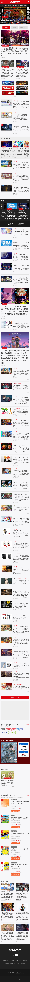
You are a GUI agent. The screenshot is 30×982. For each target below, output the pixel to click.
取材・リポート (5, 16)
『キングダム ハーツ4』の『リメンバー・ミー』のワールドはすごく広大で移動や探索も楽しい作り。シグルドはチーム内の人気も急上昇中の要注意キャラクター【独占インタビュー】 (22, 935)
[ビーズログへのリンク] (20, 972)
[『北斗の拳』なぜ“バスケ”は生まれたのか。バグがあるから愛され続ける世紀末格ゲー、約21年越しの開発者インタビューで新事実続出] (6, 422)
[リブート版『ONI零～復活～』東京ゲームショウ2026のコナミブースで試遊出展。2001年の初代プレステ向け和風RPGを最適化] (6, 255)
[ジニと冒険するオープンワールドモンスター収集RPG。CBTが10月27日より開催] (6, 508)
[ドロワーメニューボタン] (1, 2)
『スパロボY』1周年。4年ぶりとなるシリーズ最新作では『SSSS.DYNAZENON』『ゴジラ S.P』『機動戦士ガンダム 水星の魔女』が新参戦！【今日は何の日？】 (22, 73)
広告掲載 (23, 963)
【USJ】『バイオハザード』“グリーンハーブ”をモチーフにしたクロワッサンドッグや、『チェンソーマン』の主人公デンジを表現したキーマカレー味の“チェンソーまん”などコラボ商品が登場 (21, 448)
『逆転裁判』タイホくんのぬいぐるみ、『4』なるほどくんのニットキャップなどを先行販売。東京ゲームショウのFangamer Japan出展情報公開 (21, 473)
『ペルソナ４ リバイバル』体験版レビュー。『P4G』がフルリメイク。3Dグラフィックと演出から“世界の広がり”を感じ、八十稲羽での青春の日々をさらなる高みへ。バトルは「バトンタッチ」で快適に (6, 152)
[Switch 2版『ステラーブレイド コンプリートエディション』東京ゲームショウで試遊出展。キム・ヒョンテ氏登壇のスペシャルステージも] (6, 127)
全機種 (3, 729)
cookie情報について (15, 963)
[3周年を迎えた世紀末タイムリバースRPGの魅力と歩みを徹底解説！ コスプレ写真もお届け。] (7, 775)
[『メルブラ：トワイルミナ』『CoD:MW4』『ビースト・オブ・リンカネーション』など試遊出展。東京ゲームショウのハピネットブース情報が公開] (6, 569)
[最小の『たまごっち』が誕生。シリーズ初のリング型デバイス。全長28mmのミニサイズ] (6, 665)
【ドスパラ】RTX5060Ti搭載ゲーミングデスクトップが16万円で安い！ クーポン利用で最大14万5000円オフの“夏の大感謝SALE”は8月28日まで (21, 558)
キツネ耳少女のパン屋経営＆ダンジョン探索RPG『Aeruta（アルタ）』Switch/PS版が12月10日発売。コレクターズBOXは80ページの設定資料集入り (21, 177)
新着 (2, 5)
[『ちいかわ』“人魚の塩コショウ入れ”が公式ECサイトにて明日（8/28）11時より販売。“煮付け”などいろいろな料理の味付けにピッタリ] (6, 544)
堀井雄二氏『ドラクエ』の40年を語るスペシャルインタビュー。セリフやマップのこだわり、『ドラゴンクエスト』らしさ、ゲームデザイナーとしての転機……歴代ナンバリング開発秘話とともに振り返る (22, 915)
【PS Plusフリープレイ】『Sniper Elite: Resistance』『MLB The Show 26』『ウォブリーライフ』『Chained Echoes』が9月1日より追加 (21, 676)
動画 (2, 201)
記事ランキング (23, 27)
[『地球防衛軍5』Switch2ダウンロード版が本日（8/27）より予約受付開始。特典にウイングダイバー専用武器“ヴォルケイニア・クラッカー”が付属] (6, 496)
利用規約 (25, 960)
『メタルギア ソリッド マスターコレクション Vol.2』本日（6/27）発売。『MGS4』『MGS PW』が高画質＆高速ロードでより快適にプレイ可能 (21, 606)
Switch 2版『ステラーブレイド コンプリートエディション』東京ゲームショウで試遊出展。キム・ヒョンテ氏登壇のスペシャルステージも (21, 129)
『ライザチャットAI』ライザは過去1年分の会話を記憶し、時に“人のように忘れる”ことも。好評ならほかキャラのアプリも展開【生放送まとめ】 (15, 19)
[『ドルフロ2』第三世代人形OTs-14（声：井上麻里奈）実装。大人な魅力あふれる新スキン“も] (6, 581)
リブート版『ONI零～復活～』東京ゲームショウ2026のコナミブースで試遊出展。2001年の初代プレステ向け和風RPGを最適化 (20, 257)
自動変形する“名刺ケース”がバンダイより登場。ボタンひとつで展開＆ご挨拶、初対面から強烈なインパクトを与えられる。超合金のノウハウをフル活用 (21, 521)
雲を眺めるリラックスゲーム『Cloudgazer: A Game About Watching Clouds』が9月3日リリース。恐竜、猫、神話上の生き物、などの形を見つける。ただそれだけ (21, 245)
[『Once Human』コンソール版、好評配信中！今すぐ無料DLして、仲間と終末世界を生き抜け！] (6, 386)
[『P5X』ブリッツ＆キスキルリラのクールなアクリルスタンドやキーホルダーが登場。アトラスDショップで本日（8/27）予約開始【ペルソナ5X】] (6, 531)
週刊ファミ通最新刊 (7, 740)
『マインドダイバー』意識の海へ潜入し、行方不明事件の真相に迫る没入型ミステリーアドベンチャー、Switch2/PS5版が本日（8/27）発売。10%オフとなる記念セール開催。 (21, 400)
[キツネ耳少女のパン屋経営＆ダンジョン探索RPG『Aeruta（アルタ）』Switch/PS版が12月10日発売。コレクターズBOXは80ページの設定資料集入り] (6, 176)
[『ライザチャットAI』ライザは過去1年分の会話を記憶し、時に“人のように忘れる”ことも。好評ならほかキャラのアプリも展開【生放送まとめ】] (15, 15)
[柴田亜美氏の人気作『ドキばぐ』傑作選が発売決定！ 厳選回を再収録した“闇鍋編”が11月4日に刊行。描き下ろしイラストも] (6, 411)
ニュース (15, 112)
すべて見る (27, 200)
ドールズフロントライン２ (20, 578)
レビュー (4, 146)
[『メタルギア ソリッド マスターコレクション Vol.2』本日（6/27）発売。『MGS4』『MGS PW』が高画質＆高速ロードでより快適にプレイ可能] (6, 604)
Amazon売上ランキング (9, 795)
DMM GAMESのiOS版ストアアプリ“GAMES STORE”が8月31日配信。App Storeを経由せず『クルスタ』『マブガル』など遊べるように (21, 232)
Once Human (18, 383)
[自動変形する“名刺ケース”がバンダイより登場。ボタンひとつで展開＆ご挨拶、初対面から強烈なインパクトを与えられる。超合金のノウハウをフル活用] (6, 519)
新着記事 (14, 27)
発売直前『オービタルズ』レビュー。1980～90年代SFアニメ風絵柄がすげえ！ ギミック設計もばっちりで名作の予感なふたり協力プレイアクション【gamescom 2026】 (21, 485)
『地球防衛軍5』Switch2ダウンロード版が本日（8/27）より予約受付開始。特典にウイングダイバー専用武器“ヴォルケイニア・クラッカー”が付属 (21, 497)
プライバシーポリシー (16, 960)
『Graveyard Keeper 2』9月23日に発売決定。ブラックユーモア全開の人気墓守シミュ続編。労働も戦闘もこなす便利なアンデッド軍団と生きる (21, 190)
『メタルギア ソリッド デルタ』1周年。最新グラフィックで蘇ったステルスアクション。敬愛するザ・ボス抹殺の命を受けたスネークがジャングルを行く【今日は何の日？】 (7, 73)
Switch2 (5, 5)
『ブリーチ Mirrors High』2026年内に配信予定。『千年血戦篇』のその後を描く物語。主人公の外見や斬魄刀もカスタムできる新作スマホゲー (21, 460)
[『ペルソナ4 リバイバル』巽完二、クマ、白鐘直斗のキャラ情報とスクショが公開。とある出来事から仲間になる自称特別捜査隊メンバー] (15, 296)
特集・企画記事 (5, 67)
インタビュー (16, 419)
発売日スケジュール (24, 5)
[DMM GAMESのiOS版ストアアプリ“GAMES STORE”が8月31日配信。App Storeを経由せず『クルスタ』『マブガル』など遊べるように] (6, 231)
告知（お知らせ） (17, 408)
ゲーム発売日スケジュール (10, 725)
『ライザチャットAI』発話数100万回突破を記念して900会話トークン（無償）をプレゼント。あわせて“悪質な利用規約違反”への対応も (21, 165)
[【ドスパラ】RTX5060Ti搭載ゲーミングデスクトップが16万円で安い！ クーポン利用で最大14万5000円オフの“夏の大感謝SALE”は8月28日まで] (6, 556)
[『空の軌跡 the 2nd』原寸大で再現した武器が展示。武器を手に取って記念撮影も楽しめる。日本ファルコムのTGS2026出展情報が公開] (6, 640)
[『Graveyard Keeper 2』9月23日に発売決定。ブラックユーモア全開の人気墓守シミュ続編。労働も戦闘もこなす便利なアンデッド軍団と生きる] (6, 188)
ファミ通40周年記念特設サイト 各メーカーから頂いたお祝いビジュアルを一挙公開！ (21, 687)
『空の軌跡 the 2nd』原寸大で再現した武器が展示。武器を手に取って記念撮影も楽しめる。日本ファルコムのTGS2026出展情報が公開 (21, 642)
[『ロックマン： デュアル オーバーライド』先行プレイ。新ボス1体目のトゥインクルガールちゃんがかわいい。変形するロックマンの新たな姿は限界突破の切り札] (18, 144)
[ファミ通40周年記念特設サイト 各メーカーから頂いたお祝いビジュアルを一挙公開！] (6, 686)
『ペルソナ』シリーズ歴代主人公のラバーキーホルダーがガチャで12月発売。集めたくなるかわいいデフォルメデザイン (21, 618)
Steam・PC (4, 732)
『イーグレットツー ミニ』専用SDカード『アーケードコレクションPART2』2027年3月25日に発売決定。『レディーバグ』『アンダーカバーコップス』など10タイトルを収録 (21, 104)
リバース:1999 (7, 778)
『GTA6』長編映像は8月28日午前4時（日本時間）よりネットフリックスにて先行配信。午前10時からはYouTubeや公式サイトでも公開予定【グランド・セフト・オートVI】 (15, 356)
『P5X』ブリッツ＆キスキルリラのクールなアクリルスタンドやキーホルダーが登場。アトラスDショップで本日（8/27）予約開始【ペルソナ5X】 (21, 533)
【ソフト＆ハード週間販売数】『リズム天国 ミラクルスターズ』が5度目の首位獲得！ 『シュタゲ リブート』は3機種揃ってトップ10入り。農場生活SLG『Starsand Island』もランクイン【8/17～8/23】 (21, 117)
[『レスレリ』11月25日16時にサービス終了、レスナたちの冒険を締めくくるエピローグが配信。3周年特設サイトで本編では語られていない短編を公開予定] (6, 628)
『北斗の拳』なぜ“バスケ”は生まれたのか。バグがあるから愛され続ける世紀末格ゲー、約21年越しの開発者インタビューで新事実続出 (21, 423)
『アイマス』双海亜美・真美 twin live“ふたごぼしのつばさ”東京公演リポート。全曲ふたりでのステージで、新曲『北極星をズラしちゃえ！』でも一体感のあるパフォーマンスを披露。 (14, 51)
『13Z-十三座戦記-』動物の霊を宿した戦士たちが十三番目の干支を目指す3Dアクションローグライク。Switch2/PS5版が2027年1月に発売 (21, 280)
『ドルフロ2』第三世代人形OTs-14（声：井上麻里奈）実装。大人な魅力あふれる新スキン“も (21, 582)
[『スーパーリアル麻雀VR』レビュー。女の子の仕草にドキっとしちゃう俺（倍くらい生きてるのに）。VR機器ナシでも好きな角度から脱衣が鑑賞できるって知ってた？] (7, 927)
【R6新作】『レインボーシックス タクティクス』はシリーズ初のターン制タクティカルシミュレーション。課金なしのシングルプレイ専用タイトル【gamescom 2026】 (21, 654)
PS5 (13, 5)
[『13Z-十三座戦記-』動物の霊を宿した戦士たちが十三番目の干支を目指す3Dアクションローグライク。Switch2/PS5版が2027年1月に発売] (6, 279)
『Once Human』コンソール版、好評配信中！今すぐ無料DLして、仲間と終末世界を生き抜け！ (20, 387)
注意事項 (7, 963)
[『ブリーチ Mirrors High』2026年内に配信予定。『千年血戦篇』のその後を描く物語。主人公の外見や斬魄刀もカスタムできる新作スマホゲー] (6, 459)
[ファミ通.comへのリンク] (15, 2)
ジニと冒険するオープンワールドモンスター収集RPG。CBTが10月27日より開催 (21, 509)
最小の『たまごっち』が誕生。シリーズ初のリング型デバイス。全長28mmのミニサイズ (21, 665)
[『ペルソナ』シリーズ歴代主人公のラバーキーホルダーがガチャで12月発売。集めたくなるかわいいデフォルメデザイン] (6, 617)
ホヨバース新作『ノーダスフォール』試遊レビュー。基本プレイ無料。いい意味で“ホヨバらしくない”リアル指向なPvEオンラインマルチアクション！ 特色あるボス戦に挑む (21, 594)
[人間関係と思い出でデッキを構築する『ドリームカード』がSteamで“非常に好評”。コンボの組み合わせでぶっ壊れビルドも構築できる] (6, 266)
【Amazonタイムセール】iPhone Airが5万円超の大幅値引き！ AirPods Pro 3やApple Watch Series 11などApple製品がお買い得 (21, 326)
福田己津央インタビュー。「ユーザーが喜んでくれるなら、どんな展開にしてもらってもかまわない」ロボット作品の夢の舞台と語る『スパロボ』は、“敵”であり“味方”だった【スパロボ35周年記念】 (7, 895)
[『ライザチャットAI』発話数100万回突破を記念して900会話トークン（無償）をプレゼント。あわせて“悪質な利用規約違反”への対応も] (6, 163)
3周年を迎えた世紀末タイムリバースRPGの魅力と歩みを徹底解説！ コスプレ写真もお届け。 (7, 783)
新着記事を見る (15, 697)
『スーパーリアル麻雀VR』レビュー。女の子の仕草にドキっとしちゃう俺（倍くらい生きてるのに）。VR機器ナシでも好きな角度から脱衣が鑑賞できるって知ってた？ (7, 935)
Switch (9, 5)
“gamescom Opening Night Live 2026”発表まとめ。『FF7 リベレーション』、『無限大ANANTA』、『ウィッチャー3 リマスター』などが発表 (22, 895)
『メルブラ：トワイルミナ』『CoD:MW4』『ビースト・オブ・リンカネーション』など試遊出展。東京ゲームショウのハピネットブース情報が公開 (21, 570)
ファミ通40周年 (18, 684)
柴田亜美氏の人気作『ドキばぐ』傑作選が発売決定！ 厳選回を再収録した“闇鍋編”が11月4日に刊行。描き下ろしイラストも (21, 412)
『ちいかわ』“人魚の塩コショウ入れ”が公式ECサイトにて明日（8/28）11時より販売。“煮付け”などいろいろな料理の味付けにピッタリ (21, 545)
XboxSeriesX (12, 732)
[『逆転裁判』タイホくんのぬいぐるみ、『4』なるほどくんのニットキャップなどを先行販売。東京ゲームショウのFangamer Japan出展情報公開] (6, 471)
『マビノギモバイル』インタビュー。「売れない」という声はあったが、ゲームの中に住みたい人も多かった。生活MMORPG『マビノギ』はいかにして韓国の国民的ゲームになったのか (21, 436)
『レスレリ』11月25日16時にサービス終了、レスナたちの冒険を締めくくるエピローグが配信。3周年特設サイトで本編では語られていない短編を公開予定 (21, 629)
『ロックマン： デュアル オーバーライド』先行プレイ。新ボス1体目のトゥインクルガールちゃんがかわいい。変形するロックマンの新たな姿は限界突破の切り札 (18, 152)
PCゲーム (17, 5)
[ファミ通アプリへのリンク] (10, 972)
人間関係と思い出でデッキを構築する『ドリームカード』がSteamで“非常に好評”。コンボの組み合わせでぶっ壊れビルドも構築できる (21, 268)
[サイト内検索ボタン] (28, 2)
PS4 (22, 729)
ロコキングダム (18, 506)
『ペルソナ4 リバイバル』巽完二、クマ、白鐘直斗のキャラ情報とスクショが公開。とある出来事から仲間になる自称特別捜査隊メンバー (14, 311)
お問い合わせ (6, 960)
